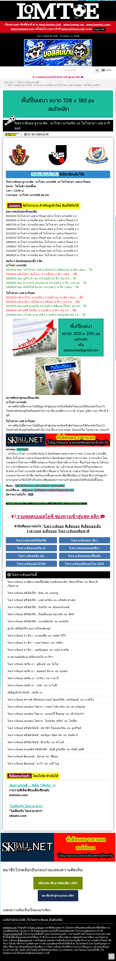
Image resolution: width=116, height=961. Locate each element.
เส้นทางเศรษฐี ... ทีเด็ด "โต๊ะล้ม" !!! (32, 785)
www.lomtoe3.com (73, 29)
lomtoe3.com (10, 927)
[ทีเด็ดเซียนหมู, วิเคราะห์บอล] (58, 440)
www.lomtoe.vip (73, 24)
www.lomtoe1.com (98, 24)
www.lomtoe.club (50, 24)
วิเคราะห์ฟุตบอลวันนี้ (28, 82)
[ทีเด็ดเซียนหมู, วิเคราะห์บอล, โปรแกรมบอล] (58, 847)
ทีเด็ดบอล (22, 940)
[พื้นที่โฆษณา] (81, 338)
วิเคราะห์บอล (37, 927)
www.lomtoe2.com (22, 29)
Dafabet (14, 205)
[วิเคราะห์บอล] (58, 104)
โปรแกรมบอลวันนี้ (12, 934)
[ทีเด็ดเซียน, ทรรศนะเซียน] (58, 376)
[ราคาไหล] (35, 338)
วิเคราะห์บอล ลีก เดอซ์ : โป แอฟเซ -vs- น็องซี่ (58, 36)
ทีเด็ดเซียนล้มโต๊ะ (44, 174)
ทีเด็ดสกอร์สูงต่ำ (19, 776)
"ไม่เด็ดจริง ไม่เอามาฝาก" (26, 806)
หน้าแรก (8, 82)
